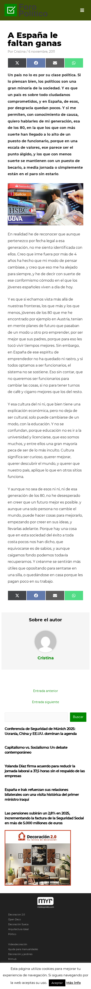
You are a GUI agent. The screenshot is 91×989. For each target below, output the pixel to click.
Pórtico (12, 934)
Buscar (78, 717)
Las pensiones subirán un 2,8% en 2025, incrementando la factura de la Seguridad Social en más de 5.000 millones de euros (44, 818)
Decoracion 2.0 (16, 914)
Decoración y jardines (20, 954)
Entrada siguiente (45, 702)
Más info (73, 983)
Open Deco (14, 919)
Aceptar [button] (57, 983)
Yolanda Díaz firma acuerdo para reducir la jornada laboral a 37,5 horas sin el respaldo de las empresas (45, 771)
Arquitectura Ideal (18, 929)
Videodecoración (17, 944)
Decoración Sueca (18, 924)
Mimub (12, 959)
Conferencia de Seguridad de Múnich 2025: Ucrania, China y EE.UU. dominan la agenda (41, 731)
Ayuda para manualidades (23, 949)
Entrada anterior (45, 691)
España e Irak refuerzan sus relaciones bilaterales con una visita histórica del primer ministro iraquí (42, 795)
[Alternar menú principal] (82, 10)
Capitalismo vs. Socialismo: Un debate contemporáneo (36, 749)
